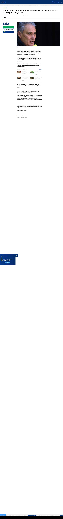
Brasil (26, 117)
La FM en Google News (9, 29)
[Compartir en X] (6, 24)
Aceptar (7, 262)
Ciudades (45, 5)
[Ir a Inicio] (3, 2)
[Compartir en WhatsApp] (8, 24)
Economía (29, 5)
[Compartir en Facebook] (4, 24)
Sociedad (58, 5)
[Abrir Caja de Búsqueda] (61, 2)
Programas (55, 2)
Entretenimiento (21, 5)
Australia (18, 117)
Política (13, 5)
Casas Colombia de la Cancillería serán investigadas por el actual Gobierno (37, 515)
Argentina (22, 117)
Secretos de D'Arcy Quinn (22, 515)
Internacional (37, 5)
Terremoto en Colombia (54, 515)
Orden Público (5, 5)
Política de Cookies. (7, 260)
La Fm (5, 17)
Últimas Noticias (2, 515)
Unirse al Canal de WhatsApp (9, 26)
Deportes (52, 5)
